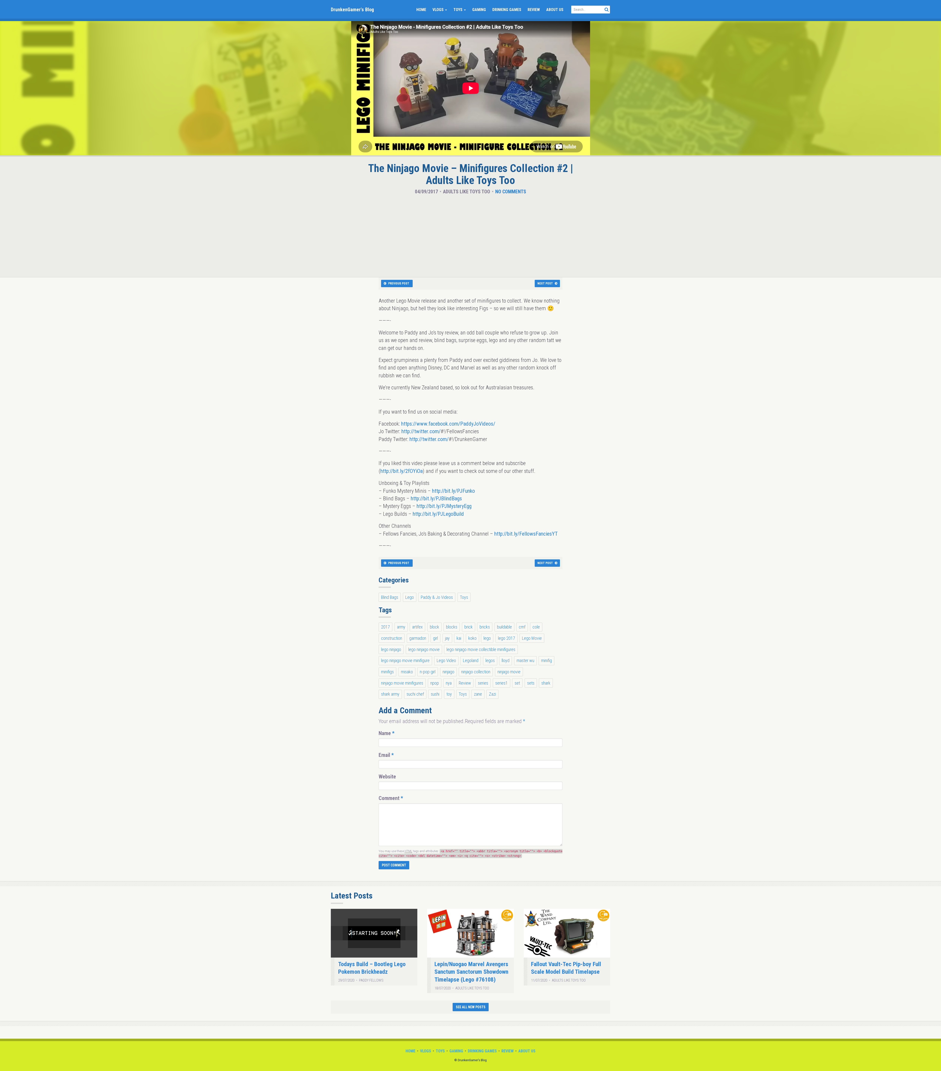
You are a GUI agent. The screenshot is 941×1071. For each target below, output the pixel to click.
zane (478, 694)
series (483, 683)
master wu (525, 660)
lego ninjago (391, 649)
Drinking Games (506, 9)
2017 (385, 626)
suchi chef (415, 694)
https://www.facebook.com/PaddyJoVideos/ (448, 424)
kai (459, 638)
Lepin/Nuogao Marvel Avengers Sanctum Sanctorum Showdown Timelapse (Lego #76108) (471, 972)
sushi (435, 694)
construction (391, 638)
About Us (554, 9)
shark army (390, 694)
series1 (501, 683)
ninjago (448, 671)
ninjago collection (475, 671)
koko (472, 638)
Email (386, 755)
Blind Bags (389, 597)
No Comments (510, 192)
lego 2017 (506, 638)
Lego (409, 597)
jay (447, 638)
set (517, 683)
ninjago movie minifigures (402, 683)
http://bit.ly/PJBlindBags (436, 498)
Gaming (479, 9)
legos (490, 660)
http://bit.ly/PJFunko (453, 491)
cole (536, 626)
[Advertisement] (470, 234)
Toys (458, 9)
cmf (522, 626)
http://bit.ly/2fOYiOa (401, 471)
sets (530, 683)
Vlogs (439, 9)
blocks (451, 626)
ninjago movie (508, 671)
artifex (417, 626)
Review (534, 9)
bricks (485, 626)
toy (449, 694)
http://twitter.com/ (421, 431)
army (401, 626)
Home (421, 9)
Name (387, 733)
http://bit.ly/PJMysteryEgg (444, 506)
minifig (546, 660)
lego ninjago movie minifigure (405, 660)
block (434, 626)
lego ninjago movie (424, 649)
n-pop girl (427, 671)
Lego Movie (532, 638)
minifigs (387, 671)
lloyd (505, 660)
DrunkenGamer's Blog (352, 9)
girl (435, 638)
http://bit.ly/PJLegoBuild (438, 514)
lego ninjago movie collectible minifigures (480, 649)
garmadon (417, 638)
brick (468, 626)
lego (487, 638)
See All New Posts (470, 1007)
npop (434, 683)
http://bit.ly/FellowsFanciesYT (526, 534)
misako (407, 671)
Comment (391, 798)
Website (387, 777)
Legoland (470, 660)
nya (449, 683)
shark (545, 683)
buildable (504, 626)
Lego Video (446, 660)
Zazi (492, 694)
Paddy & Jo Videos (437, 597)
